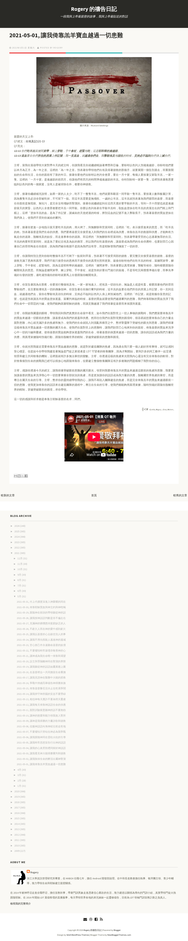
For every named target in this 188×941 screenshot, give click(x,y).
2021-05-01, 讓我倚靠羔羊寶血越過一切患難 (66, 35)
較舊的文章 (180, 495)
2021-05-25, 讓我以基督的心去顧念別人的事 (41, 634)
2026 (17, 526)
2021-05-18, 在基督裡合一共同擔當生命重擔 (41, 672)
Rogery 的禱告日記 (94, 8)
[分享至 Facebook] (26, 476)
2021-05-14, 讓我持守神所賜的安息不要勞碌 (41, 694)
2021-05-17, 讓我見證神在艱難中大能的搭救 (41, 677)
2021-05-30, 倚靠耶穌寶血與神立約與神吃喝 (41, 607)
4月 (19, 769)
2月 (19, 780)
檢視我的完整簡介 (20, 903)
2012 (17, 834)
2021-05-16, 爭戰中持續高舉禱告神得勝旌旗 (41, 683)
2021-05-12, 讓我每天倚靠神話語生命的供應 (41, 704)
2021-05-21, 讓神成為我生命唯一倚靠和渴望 (41, 656)
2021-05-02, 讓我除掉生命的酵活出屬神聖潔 (41, 759)
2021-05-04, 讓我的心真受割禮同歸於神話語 (41, 748)
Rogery (34, 872)
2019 (17, 796)
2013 (17, 829)
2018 (17, 802)
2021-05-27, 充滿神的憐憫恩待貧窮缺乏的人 (41, 623)
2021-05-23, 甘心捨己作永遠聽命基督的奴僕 (41, 645)
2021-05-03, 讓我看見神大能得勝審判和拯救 (41, 753)
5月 (19, 596)
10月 (20, 569)
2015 (17, 818)
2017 (17, 807)
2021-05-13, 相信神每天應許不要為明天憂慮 (41, 699)
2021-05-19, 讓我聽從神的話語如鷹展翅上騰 (41, 666)
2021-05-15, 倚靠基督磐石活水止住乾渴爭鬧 (41, 688)
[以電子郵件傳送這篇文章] (15, 476)
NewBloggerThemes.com (119, 934)
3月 (19, 775)
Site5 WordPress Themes (77, 934)
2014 (17, 824)
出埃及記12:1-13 (35, 141)
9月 (19, 574)
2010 (17, 845)
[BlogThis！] (19, 476)
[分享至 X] (22, 476)
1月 (19, 786)
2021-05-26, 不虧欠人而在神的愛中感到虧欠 (41, 629)
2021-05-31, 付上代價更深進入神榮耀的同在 (41, 601)
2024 (17, 536)
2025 (17, 531)
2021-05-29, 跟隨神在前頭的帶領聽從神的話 (41, 612)
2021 (17, 553)
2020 (17, 791)
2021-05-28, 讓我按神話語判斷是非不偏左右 (41, 618)
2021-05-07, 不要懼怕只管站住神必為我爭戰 (41, 731)
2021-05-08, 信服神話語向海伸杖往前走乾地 (41, 726)
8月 (19, 580)
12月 (20, 558)
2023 (17, 542)
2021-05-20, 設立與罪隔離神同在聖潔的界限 (41, 661)
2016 (17, 813)
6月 (19, 591)
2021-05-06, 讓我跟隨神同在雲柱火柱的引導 (41, 737)
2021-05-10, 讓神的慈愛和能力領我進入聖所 (41, 715)
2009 (17, 851)
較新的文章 (8, 495)
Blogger (117, 930)
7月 (19, 585)
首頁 (94, 495)
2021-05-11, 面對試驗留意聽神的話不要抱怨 (41, 710)
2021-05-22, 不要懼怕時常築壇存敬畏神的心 (41, 650)
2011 (17, 840)
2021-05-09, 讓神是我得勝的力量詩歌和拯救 (41, 721)
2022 (17, 547)
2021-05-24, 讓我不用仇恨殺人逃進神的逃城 (41, 639)
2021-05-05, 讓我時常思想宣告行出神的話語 (41, 742)
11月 (20, 564)
